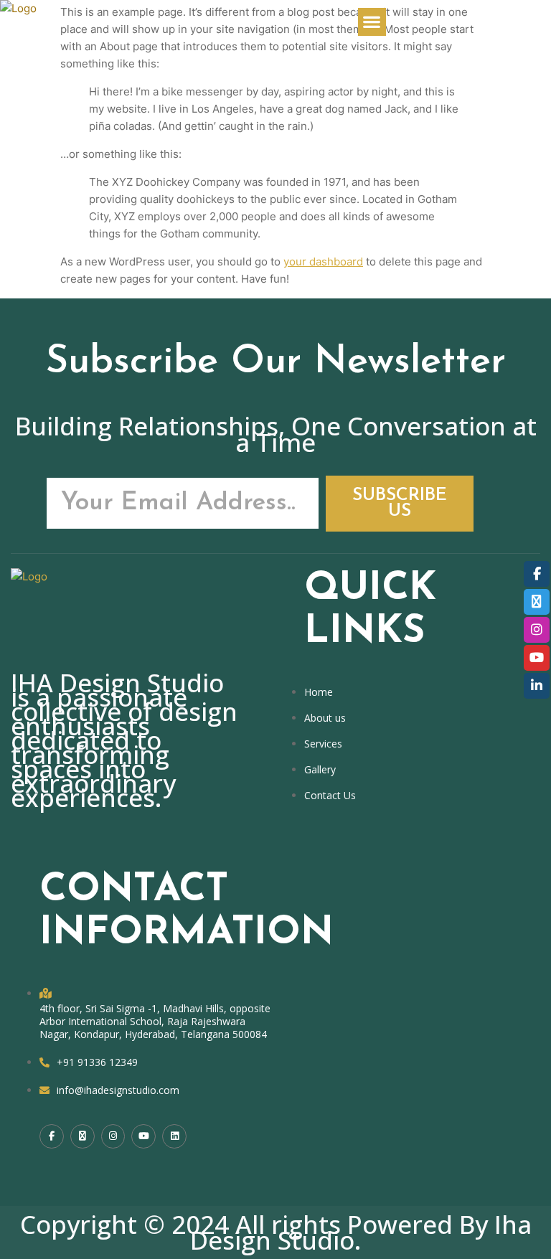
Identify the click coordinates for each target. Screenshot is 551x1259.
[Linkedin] (174, 1136)
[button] (372, 22)
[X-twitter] (82, 1136)
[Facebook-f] (51, 1136)
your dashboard (323, 261)
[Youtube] (143, 1136)
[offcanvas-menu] (435, 22)
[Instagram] (113, 1136)
